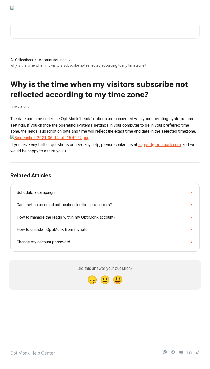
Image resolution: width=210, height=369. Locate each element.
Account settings (52, 60)
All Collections (21, 60)
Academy (163, 8)
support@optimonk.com (159, 144)
